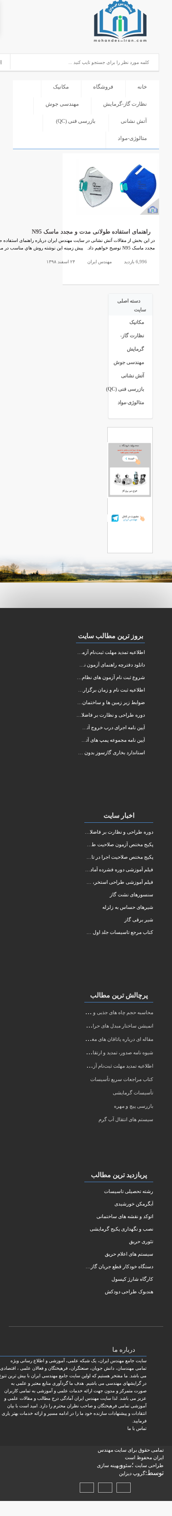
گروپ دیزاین (132, 1473)
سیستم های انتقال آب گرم (126, 1119)
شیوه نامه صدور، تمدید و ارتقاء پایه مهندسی (108, 1053)
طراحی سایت (149, 1465)
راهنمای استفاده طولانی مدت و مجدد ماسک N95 (91, 232)
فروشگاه (103, 87)
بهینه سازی (108, 1465)
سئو (127, 1465)
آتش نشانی (134, 121)
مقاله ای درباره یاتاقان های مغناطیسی (113, 1039)
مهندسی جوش (62, 104)
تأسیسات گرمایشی (133, 1093)
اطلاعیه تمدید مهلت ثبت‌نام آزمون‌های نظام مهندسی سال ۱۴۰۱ (88, 1066)
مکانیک (61, 87)
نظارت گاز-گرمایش (125, 104)
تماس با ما (137, 1428)
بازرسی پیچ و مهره (133, 1106)
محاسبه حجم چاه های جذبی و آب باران (113, 1012)
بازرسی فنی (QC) (76, 121)
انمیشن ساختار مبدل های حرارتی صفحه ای (109, 1026)
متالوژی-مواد (132, 138)
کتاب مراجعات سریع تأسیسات (121, 1079)
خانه (142, 87)
